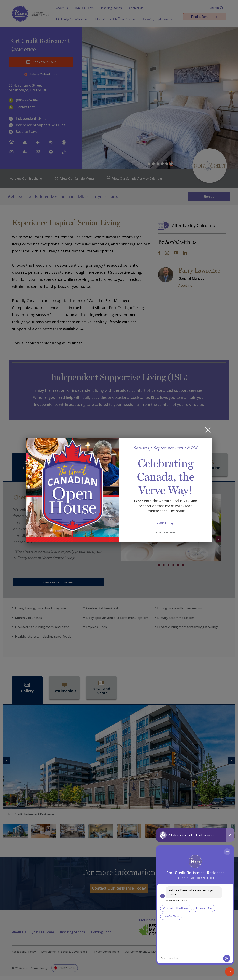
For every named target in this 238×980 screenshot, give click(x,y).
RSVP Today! (165, 523)
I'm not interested (165, 532)
